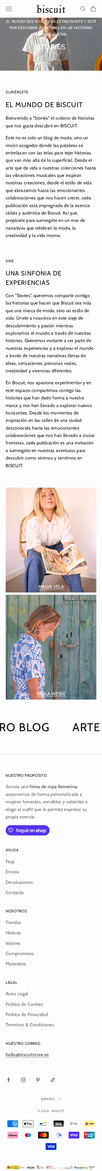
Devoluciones (19, 882)
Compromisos (20, 953)
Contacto (15, 892)
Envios (12, 871)
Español (48, 1099)
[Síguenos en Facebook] (8, 1080)
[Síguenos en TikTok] (53, 1080)
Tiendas (13, 922)
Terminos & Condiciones (30, 1024)
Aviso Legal (17, 993)
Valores (13, 943)
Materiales (16, 963)
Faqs (10, 861)
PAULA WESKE (51, 693)
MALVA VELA (51, 586)
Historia (13, 932)
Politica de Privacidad (27, 1014)
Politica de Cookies (24, 1004)
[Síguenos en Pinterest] (38, 1080)
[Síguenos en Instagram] (23, 1080)
